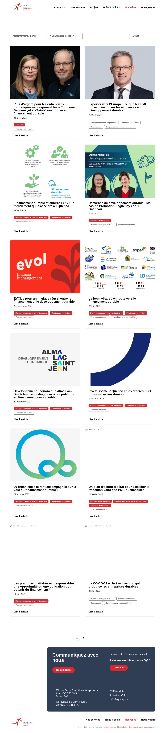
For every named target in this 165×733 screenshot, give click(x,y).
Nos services (78, 7)
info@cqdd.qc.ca (119, 699)
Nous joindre (148, 7)
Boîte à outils (110, 7)
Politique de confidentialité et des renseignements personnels (129, 727)
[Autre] (149, 697)
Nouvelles (130, 7)
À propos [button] (58, 7)
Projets (94, 7)
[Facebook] (136, 697)
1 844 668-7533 (118, 694)
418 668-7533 (117, 690)
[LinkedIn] (140, 697)
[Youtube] (145, 697)
